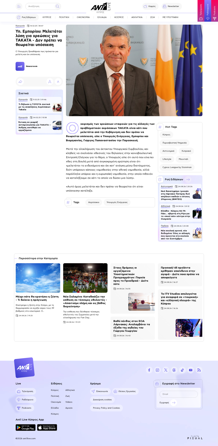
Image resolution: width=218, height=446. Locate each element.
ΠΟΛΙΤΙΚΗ (64, 17)
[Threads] (174, 370)
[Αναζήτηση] (58, 6)
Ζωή (67, 396)
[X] (165, 370)
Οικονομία (56, 402)
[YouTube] (190, 370)
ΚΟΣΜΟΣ (119, 17)
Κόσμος (55, 414)
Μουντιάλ (183, 159)
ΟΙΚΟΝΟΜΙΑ (83, 17)
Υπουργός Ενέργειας (117, 202)
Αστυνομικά (168, 151)
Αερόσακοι (93, 202)
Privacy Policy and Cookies (106, 408)
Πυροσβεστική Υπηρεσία (175, 143)
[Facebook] (149, 370)
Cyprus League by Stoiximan (177, 167)
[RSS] (199, 370)
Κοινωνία (20, 26)
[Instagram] (157, 370)
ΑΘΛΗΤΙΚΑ (137, 17)
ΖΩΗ (152, 17)
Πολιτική (55, 396)
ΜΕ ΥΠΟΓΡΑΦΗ (170, 17)
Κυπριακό (186, 151)
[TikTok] (182, 370)
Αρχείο (69, 408)
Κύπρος (166, 135)
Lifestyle (167, 159)
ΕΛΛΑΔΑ (102, 17)
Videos (68, 402)
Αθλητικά (70, 390)
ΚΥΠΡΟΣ (47, 17)
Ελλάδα (55, 408)
